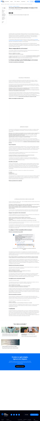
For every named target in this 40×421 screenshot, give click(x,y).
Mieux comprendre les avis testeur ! (3, 11)
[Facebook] (19, 415)
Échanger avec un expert (20, 366)
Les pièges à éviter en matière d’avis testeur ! (3, 18)
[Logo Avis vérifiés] (2, 2)
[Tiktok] (14, 415)
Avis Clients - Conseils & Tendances (14, 6)
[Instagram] (11, 415)
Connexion (32, 1)
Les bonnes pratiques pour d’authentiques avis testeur (4, 14)
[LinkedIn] (16, 415)
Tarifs (15, 1)
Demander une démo (34, 414)
